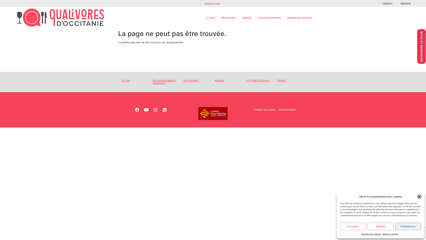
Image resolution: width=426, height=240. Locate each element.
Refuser (380, 226)
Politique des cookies (371, 234)
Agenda (246, 17)
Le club (210, 17)
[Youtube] (146, 110)
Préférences (408, 226)
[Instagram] (155, 110)
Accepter (353, 226)
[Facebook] (137, 110)
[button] (419, 196)
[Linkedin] (164, 110)
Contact (281, 80)
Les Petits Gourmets (258, 80)
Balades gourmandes (299, 17)
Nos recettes (228, 17)
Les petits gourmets (269, 17)
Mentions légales (390, 234)
